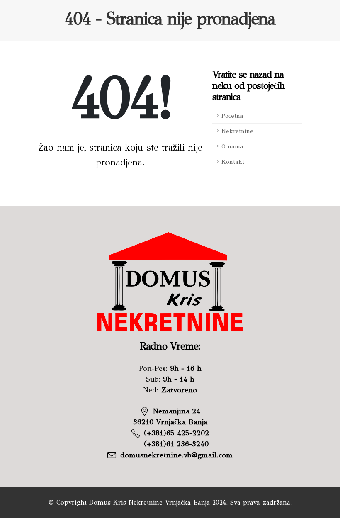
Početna (232, 115)
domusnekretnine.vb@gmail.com (176, 455)
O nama (232, 146)
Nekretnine (237, 131)
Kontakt (232, 161)
